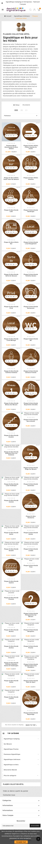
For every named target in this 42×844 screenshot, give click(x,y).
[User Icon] (34, 10)
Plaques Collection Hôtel (13, 784)
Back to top (31, 725)
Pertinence (21, 115)
